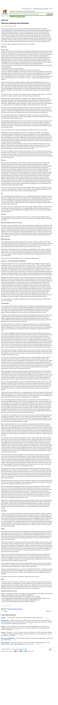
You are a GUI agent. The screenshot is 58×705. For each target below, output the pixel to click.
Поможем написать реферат (14, 609)
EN (50, 8)
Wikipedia (13, 16)
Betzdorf (48, 611)
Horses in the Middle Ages (8, 638)
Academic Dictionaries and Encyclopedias (22, 11)
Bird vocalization (5, 642)
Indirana (5, 611)
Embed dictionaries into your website (41, 8)
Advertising (25, 649)
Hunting (3, 626)
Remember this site (27, 8)
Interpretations (20, 16)
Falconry (3, 617)
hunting (3, 632)
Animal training (5, 620)
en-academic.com (4, 15)
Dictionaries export (4, 651)
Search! (49, 14)
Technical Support (19, 649)
